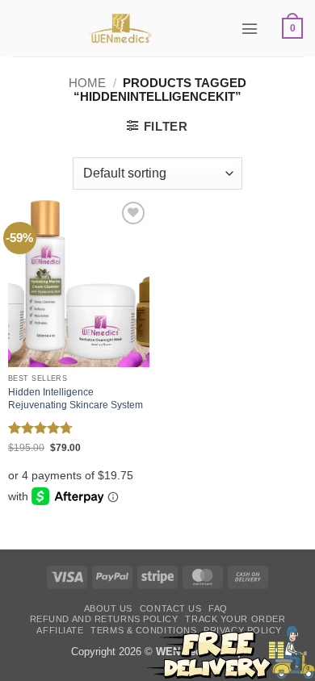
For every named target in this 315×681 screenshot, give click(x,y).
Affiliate (59, 630)
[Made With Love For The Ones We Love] (120, 28)
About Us (108, 608)
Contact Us (171, 608)
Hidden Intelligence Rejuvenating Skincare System (75, 398)
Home (87, 83)
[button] (249, 29)
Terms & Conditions (143, 630)
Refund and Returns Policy (104, 619)
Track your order (235, 619)
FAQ (218, 608)
